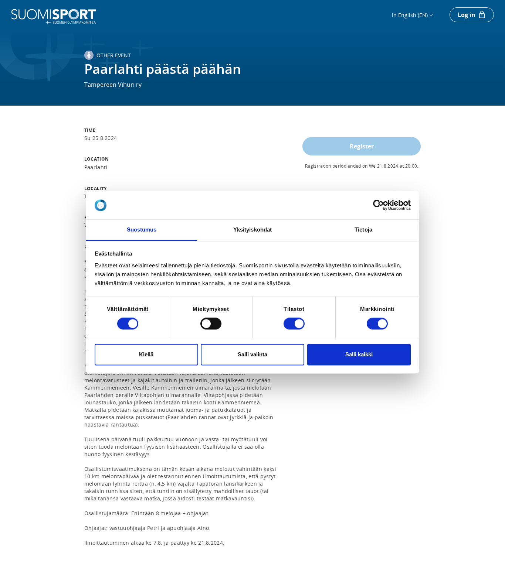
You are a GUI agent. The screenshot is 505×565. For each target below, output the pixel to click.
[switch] (210, 324)
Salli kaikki (359, 354)
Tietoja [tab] (363, 229)
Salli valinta (252, 354)
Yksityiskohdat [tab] (252, 229)
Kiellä (146, 354)
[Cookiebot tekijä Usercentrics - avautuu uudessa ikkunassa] (378, 205)
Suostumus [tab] (142, 229)
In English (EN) (410, 14)
